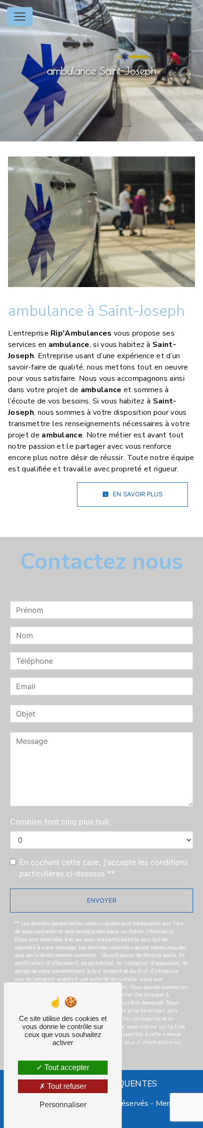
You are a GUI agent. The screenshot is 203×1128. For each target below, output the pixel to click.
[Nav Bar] (20, 16)
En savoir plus (136, 494)
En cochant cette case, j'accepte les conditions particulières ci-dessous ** (103, 867)
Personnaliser (63, 1105)
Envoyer (101, 900)
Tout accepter (65, 1067)
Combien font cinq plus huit (59, 821)
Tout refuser (65, 1086)
